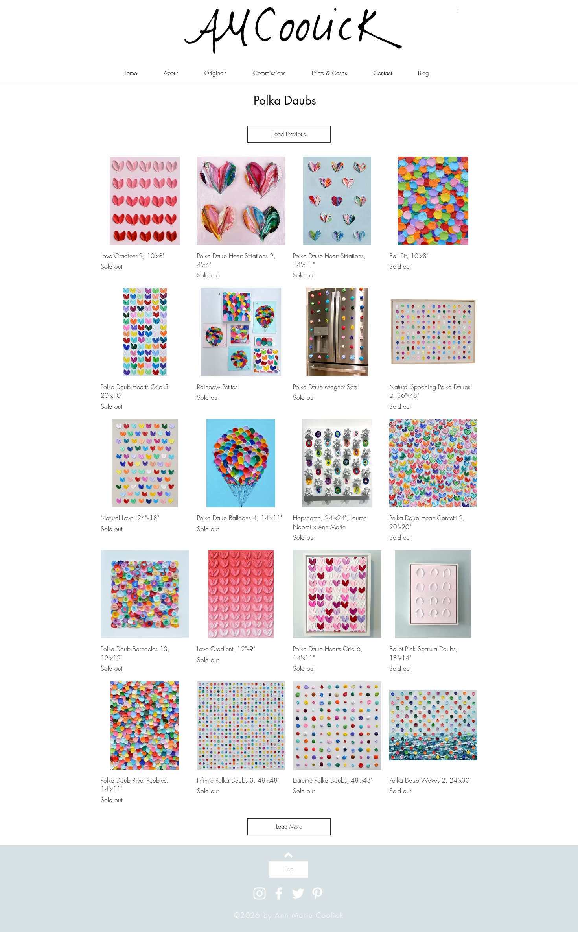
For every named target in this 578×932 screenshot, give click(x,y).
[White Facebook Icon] (279, 893)
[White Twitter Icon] (298, 893)
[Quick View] (145, 201)
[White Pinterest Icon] (317, 893)
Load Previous (289, 134)
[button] (458, 10)
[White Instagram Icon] (259, 893)
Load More (289, 826)
